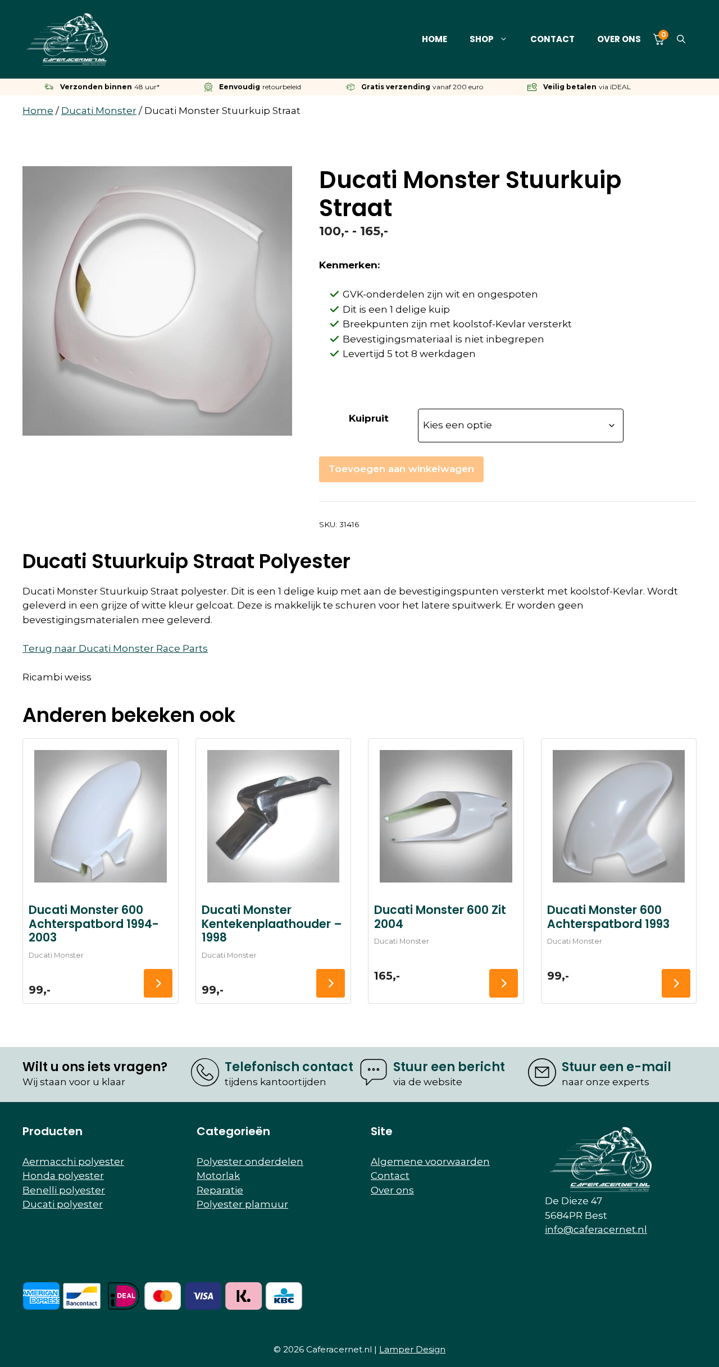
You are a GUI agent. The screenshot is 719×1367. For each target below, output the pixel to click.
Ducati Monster (98, 110)
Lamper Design (412, 1349)
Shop (482, 39)
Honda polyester (63, 1175)
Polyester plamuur (242, 1204)
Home (434, 39)
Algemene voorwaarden (430, 1161)
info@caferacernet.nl (596, 1229)
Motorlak (218, 1175)
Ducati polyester (62, 1204)
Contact (552, 39)
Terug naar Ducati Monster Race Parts (115, 648)
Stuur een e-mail (616, 1067)
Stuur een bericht (449, 1067)
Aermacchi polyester (73, 1161)
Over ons (619, 39)
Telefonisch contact (289, 1067)
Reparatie (220, 1190)
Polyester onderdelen (250, 1161)
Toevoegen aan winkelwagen (401, 468)
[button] (681, 39)
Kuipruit (369, 418)
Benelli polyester (63, 1190)
